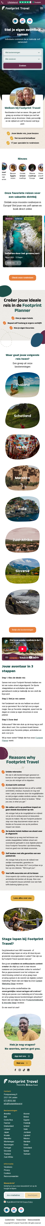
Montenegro (9, 1141)
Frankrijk (27, 1123)
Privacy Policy (27, 1202)
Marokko (7, 1138)
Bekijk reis (11, 263)
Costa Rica (8, 1120)
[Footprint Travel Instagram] (19, 1070)
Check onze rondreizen (22, 277)
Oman (26, 1144)
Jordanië (27, 1132)
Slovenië (7, 1150)
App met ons (20, 1056)
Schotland (28, 1147)
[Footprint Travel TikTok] (24, 1070)
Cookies (7, 1173)
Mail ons (20, 1063)
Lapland (27, 1135)
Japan (6, 1132)
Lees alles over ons (23, 898)
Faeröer (7, 1123)
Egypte (26, 1120)
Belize (26, 1116)
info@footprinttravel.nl (13, 1103)
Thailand (7, 1154)
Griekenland (9, 1126)
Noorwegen (9, 1144)
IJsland (7, 1129)
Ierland (26, 1126)
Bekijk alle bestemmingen (22, 629)
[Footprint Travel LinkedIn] (28, 1070)
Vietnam (27, 1154)
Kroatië (7, 1135)
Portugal (7, 1147)
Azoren (27, 1113)
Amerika (7, 1113)
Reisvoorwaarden (11, 1176)
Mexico (27, 1138)
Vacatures (8, 1167)
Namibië (27, 1141)
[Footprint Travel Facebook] (15, 1070)
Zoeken (22, 65)
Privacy (7, 1170)
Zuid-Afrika (8, 1157)
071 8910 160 (10, 1100)
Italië (26, 1129)
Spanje (26, 1150)
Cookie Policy (10, 1220)
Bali (5, 1116)
